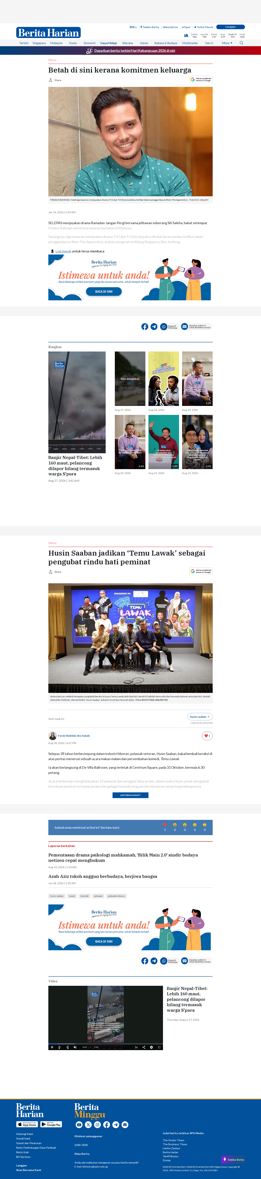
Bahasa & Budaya (165, 43)
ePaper (186, 27)
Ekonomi (89, 43)
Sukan (144, 43)
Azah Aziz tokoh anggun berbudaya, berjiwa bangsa (102, 876)
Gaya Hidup (108, 43)
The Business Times (175, 1144)
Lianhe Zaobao (171, 1148)
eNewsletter (170, 27)
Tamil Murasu (170, 1156)
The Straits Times (173, 1140)
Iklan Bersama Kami (28, 1170)
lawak (72, 896)
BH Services (23, 1156)
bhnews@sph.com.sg (95, 1166)
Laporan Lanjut (130, 795)
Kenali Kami (23, 1138)
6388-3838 (81, 1145)
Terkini (23, 43)
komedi (84, 896)
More (225, 43)
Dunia (73, 43)
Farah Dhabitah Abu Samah (74, 735)
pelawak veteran (116, 896)
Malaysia (56, 43)
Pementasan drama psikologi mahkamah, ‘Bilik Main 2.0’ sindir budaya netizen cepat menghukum (123, 857)
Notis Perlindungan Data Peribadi (36, 1147)
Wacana (127, 43)
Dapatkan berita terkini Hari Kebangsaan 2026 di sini (134, 50)
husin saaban (56, 896)
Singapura (39, 43)
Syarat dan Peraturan (28, 1143)
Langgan (230, 26)
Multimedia (190, 43)
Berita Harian (170, 1152)
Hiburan (52, 60)
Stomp (167, 1160)
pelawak (98, 896)
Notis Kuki (22, 1152)
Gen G (209, 43)
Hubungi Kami (24, 1133)
